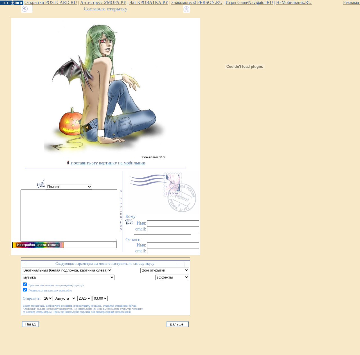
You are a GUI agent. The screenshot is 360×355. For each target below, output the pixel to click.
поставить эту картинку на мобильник (108, 162)
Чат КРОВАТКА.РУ (148, 2)
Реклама (351, 2)
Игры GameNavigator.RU (249, 2)
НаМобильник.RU (294, 2)
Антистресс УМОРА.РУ (103, 2)
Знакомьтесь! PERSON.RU (196, 2)
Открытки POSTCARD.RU (50, 2)
